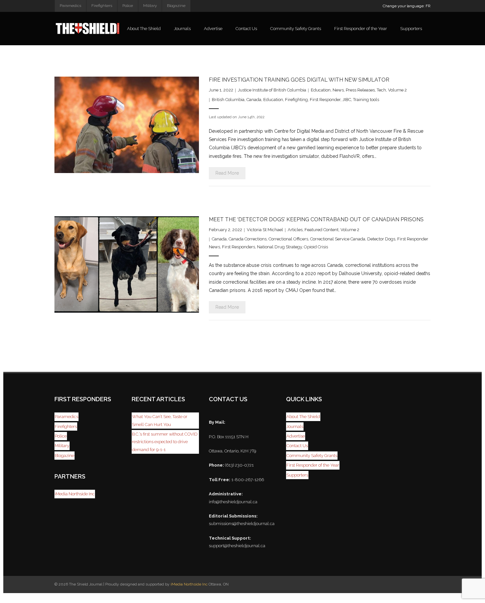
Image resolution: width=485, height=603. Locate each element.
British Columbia (228, 99)
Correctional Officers (288, 238)
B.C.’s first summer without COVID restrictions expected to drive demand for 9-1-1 (164, 442)
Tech (381, 90)
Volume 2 (397, 90)
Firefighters (101, 5)
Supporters (297, 475)
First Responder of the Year (312, 465)
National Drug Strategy (279, 246)
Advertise (295, 436)
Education (321, 90)
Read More (227, 173)
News (338, 90)
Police (127, 5)
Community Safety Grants (311, 455)
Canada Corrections (248, 238)
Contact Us (297, 445)
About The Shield (303, 416)
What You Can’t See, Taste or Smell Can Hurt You (159, 420)
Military (150, 5)
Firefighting (296, 99)
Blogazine (176, 5)
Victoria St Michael (265, 229)
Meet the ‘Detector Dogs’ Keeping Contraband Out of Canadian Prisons (316, 219)
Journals (294, 426)
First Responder (325, 99)
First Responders (238, 246)
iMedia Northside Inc (75, 493)
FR (428, 6)
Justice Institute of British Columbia (272, 90)
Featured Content (322, 229)
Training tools (366, 99)
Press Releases (360, 90)
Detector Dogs (381, 238)
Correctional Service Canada (337, 238)
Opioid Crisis (316, 246)
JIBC (346, 99)
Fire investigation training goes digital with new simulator (299, 80)
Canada (253, 99)
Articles (295, 229)
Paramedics (70, 5)
